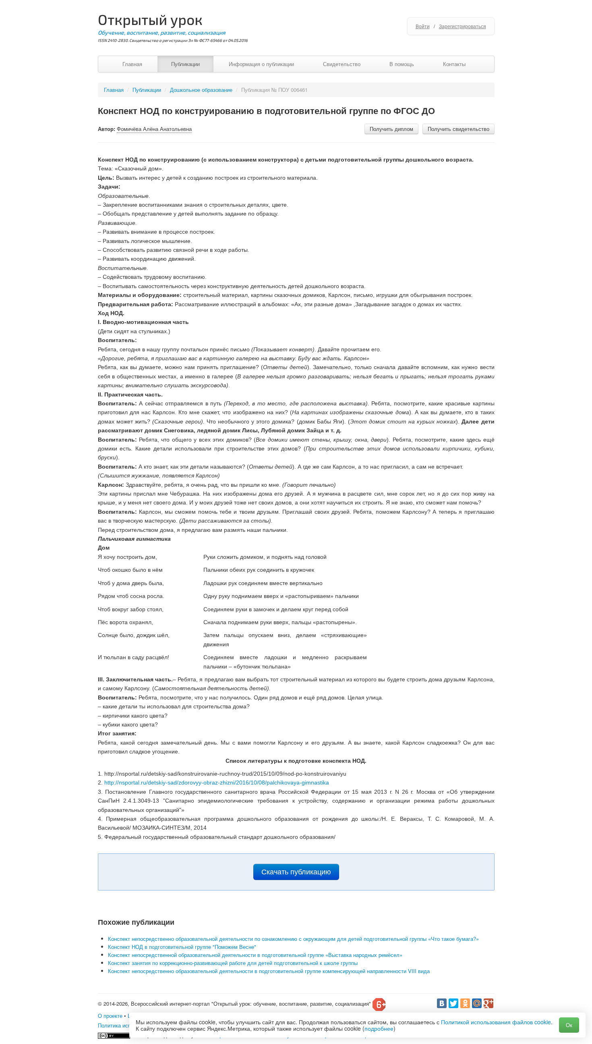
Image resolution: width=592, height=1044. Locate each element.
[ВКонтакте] (442, 1003)
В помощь (401, 64)
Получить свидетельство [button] (458, 129)
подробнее (378, 1028)
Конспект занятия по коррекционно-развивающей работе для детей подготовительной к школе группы (233, 963)
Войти (423, 26)
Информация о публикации (261, 64)
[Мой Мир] (477, 1003)
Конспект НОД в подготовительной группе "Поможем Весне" (182, 947)
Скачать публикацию (296, 872)
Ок (569, 1025)
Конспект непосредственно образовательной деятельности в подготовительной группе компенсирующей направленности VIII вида (269, 971)
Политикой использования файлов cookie (496, 1022)
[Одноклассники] (465, 1003)
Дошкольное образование (201, 89)
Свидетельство (341, 64)
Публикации (185, 64)
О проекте (110, 1015)
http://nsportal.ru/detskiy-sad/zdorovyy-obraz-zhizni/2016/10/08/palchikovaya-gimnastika (216, 782)
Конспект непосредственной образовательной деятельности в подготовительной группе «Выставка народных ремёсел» (255, 955)
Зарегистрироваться (462, 26)
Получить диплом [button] (391, 129)
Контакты (454, 64)
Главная (132, 64)
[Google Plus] (488, 1003)
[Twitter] (453, 1003)
